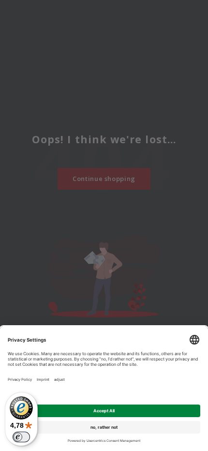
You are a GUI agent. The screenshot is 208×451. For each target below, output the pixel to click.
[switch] (21, 437)
